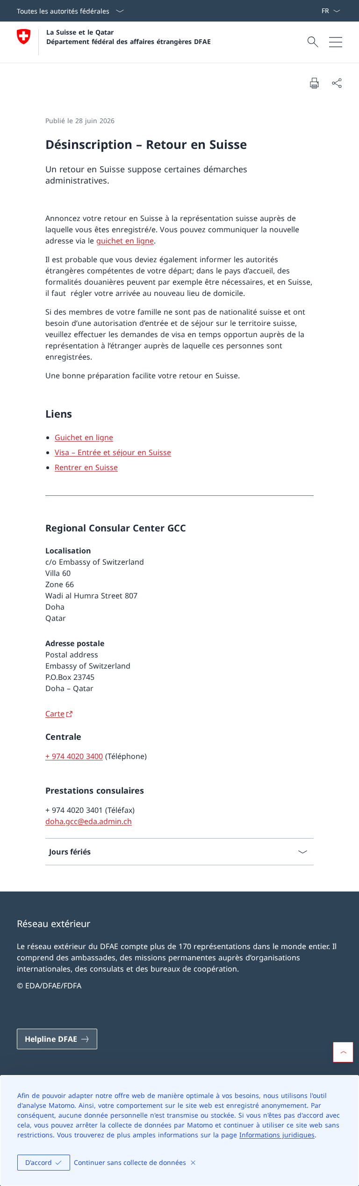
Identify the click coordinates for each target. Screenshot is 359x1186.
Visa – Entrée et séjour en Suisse (113, 452)
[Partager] (336, 83)
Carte (55, 713)
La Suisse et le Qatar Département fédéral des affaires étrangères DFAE (128, 36)
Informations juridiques (277, 1134)
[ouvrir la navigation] (336, 42)
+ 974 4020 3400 (74, 756)
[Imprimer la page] (314, 83)
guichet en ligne (125, 241)
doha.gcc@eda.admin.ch (88, 821)
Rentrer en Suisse (86, 467)
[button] (343, 1052)
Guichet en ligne (84, 437)
